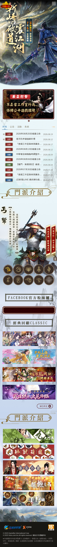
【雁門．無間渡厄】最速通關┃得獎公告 (29, 164)
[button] (29, 121)
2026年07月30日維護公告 (28, 169)
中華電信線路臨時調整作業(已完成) (29, 154)
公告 (12, 127)
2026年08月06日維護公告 (28, 159)
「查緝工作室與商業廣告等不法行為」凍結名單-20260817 (29, 144)
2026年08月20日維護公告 (28, 134)
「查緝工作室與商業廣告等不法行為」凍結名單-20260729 (29, 174)
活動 (19, 127)
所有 (5, 127)
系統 (27, 127)
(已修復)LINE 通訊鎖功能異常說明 (29, 179)
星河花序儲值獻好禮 (25, 139)
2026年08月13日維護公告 (28, 149)
